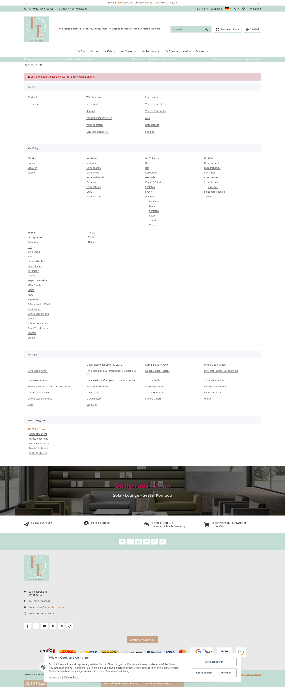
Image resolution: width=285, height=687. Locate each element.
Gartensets (92, 182)
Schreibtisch (211, 182)
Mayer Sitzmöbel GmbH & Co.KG (104, 364)
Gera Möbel (34, 251)
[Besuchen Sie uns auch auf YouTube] (138, 541)
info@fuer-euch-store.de (50, 607)
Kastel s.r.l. (92, 392)
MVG (30, 294)
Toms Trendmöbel (214, 380)
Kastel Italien (35, 266)
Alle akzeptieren (214, 661)
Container (209, 172)
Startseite (202, 8)
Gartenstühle (93, 186)
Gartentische (93, 196)
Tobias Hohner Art (38, 323)
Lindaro (32, 275)
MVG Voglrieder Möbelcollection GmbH (49, 386)
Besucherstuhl (212, 163)
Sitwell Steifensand (38, 313)
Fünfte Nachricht (38, 438)
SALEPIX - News (36, 429)
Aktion (91, 242)
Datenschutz (71, 677)
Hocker (31, 163)
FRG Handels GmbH (38, 392)
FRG (30, 246)
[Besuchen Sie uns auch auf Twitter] (130, 541)
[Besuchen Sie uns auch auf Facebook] (122, 541)
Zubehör (213, 186)
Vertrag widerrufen (142, 639)
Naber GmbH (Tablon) (157, 370)
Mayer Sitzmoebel (38, 280)
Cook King (33, 242)
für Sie (91, 232)
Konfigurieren (204, 672)
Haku (30, 256)
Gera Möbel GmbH (38, 370)
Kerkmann (33, 270)
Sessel (152, 215)
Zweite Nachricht (38, 448)
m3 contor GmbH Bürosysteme (221, 370)
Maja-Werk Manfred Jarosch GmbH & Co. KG (110, 380)
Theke (207, 196)
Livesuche (216, 8)
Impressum (55, 677)
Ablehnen (226, 672)
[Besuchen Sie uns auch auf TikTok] (162, 541)
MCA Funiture (94, 398)
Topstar (32, 332)
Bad (147, 163)
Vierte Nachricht (38, 433)
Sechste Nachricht (39, 443)
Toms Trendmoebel (38, 328)
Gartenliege (92, 172)
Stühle (31, 172)
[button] (26, 2)
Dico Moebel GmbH (38, 380)
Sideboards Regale (214, 191)
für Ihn (91, 237)
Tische (152, 225)
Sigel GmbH (34, 309)
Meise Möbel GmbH (215, 364)
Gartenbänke (93, 167)
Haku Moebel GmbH (97, 386)
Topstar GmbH (153, 380)
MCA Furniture (36, 285)
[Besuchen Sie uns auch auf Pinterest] (146, 541)
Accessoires (92, 163)
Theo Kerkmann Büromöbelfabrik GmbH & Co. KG (111, 372)
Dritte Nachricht (38, 453)
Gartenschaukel (95, 177)
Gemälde (150, 177)
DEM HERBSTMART (150, 2)
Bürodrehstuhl (212, 167)
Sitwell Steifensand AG (40, 398)
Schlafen (32, 167)
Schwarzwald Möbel (39, 304)
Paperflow (33, 299)
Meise (31, 289)
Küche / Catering (154, 182)
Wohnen (150, 196)
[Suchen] (207, 29)
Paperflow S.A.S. (213, 392)
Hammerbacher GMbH (157, 364)
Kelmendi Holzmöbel (215, 386)
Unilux (31, 337)
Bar (147, 167)
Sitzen (148, 191)
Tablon (31, 318)
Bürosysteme (35, 237)
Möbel (152, 206)
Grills (89, 191)
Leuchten (154, 201)
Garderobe (151, 172)
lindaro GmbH (153, 398)
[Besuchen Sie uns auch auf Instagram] (154, 541)
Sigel (30, 404)
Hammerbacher (36, 261)
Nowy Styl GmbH (154, 386)
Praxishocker (211, 177)
